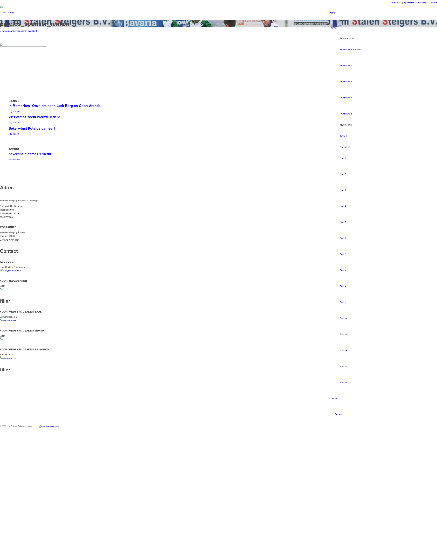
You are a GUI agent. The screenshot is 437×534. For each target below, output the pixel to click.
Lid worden (395, 2)
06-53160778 (9, 358)
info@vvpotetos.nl (12, 270)
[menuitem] (396, 3)
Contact (433, 2)
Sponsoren (409, 2)
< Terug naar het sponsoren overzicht (18, 30)
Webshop (422, 2)
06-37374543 (9, 320)
